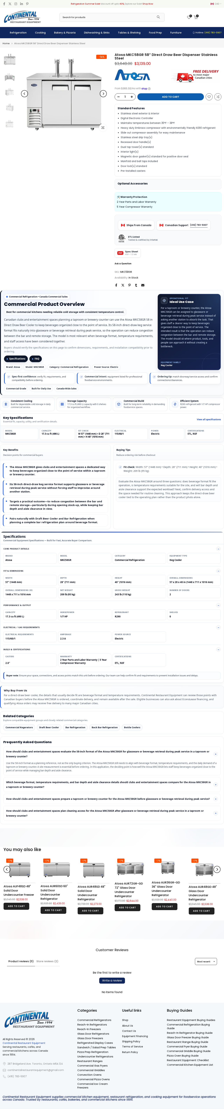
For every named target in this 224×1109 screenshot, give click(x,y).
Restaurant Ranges (90, 1061)
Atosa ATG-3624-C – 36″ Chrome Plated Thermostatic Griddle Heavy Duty (56, 886)
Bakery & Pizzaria (65, 32)
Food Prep (155, 32)
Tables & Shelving (129, 32)
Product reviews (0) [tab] (21, 961)
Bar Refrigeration (75, 727)
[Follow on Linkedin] (21, 4)
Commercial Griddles (91, 1070)
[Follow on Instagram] (15, 4)
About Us (127, 1025)
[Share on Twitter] (122, 285)
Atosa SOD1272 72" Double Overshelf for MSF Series (92, 895)
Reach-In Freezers (89, 1029)
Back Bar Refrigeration (105, 727)
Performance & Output (17, 605)
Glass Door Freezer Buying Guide (188, 1037)
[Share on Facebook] (116, 285)
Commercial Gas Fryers (92, 1065)
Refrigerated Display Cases (95, 1043)
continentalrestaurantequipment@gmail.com (36, 1070)
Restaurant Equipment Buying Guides (191, 1020)
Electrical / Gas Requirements (22, 627)
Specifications (17, 358)
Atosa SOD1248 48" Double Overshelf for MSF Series (166, 895)
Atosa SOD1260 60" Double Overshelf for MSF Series (129, 895)
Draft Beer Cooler (49, 727)
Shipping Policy (131, 1041)
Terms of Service (132, 1046)
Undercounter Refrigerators (95, 1056)
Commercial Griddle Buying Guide (189, 1051)
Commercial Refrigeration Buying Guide (188, 1026)
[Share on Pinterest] (129, 285)
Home (6, 43)
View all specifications (209, 419)
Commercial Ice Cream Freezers (92, 1085)
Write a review (112, 981)
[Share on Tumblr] (136, 285)
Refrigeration (18, 32)
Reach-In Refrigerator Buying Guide (190, 1033)
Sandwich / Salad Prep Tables (96, 1047)
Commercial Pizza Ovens (93, 1079)
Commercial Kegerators (19, 727)
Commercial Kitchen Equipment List (190, 1065)
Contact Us (129, 1031)
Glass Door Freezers (90, 1038)
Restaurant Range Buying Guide (187, 1042)
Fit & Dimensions (13, 570)
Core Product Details (16, 548)
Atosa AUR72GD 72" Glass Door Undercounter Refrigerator (18, 889)
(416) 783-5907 (199, 224)
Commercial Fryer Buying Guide (187, 1046)
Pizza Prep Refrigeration (92, 1052)
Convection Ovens (89, 1075)
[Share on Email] (142, 285)
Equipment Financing (135, 1036)
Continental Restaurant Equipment (24, 1043)
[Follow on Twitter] (10, 4)
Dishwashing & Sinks (97, 32)
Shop (125, 1020)
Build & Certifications (17, 649)
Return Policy (130, 1052)
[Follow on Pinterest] (27, 4)
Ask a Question (123, 263)
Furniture (175, 32)
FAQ (37, 358)
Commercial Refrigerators (94, 1020)
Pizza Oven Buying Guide (183, 1055)
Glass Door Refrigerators (93, 1034)
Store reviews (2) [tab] (47, 961)
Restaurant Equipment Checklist (188, 1060)
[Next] (103, 93)
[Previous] (24, 93)
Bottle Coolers (132, 727)
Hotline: (208, 32)
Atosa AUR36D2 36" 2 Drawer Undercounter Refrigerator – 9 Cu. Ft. (205, 886)
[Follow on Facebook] (4, 4)
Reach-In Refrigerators (92, 1024)
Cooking (40, 32)
